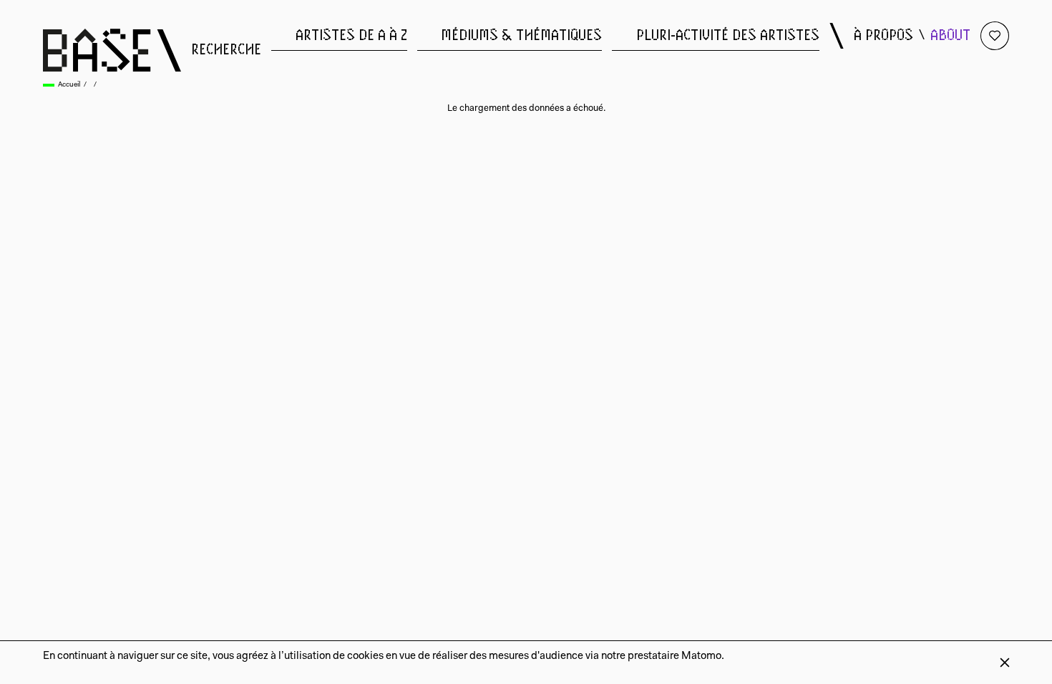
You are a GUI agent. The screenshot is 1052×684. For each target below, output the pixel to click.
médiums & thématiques (521, 36)
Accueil (69, 85)
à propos (883, 36)
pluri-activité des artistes (727, 36)
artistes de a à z (351, 36)
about (950, 36)
